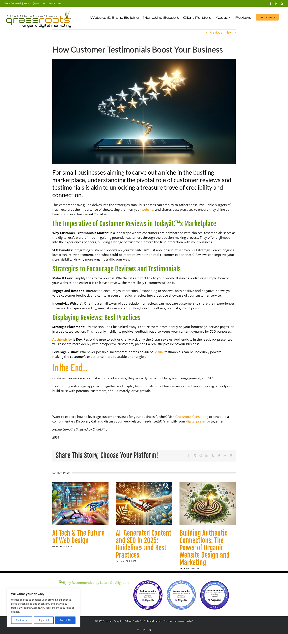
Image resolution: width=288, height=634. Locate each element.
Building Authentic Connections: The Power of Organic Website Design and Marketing (205, 548)
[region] (43, 607)
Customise (22, 620)
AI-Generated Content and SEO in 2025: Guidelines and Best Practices (143, 544)
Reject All (43, 620)
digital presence (198, 421)
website (147, 209)
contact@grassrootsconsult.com (42, 3)
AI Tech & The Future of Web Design (78, 537)
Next (229, 32)
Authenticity (62, 339)
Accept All (65, 620)
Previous (216, 32)
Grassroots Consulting (191, 416)
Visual (159, 352)
